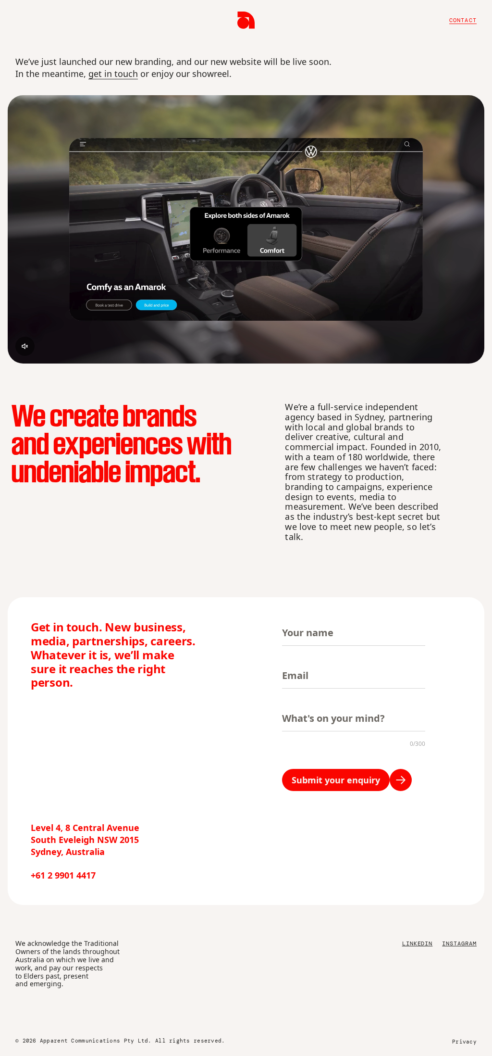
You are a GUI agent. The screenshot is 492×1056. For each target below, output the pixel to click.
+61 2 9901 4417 (63, 875)
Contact (463, 20)
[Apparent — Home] (246, 20)
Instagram (459, 943)
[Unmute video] (25, 346)
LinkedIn (417, 943)
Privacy (464, 1041)
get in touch (113, 73)
